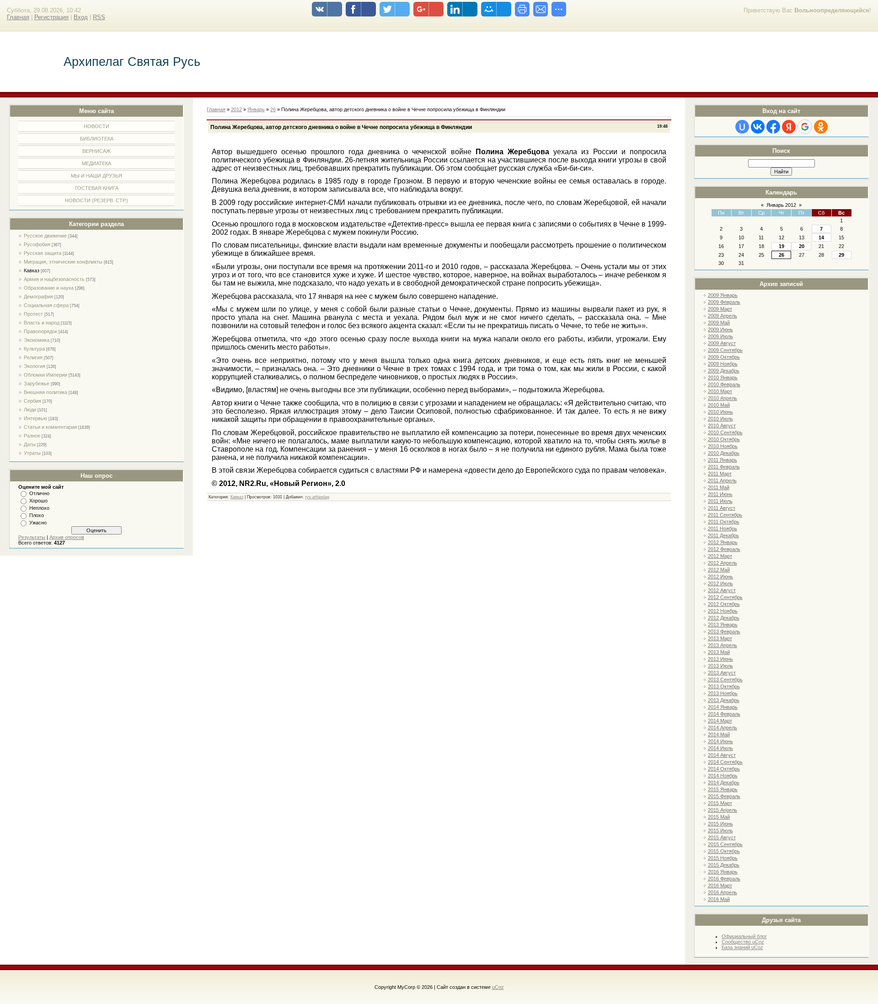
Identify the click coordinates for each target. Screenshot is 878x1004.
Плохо (36, 515)
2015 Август (722, 837)
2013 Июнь (720, 659)
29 (841, 255)
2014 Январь (723, 707)
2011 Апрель (722, 480)
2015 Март (720, 803)
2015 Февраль (724, 796)
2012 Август (722, 590)
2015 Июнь (720, 823)
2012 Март (720, 556)
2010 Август (722, 425)
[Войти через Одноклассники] (821, 127)
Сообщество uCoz (743, 942)
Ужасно (38, 522)
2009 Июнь (720, 329)
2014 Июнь (720, 741)
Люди (30, 409)
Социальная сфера (46, 305)
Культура (34, 348)
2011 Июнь (720, 494)
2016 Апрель (722, 892)
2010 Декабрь (723, 453)
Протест (33, 314)
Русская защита (42, 253)
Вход (81, 17)
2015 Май (719, 817)
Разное (32, 435)
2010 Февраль (724, 384)
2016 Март (720, 885)
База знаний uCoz (742, 947)
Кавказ (31, 270)
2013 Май (719, 652)
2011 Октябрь (723, 521)
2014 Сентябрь (725, 762)
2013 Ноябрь (723, 693)
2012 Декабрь (723, 618)
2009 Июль (720, 336)
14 (821, 237)
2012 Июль (720, 583)
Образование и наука (49, 288)
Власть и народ (41, 322)
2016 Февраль (724, 878)
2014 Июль (720, 748)
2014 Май (719, 734)
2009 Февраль (724, 302)
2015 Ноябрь (723, 858)
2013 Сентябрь (725, 679)
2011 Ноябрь (722, 528)
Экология (34, 366)
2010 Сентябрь (725, 432)
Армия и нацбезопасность (54, 279)
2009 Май (719, 322)
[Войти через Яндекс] (789, 127)
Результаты (31, 537)
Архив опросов (66, 537)
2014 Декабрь (723, 782)
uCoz (498, 987)
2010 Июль (720, 418)
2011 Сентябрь (725, 515)
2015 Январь (723, 789)
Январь (256, 109)
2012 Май (719, 569)
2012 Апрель (722, 563)
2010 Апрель (722, 398)
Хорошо (38, 500)
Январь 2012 (781, 205)
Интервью (35, 418)
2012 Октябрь (724, 604)
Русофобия (37, 244)
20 (801, 246)
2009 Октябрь (724, 357)
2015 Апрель (722, 810)
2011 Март (720, 473)
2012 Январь (723, 542)
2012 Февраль (724, 549)
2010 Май (719, 405)
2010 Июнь (720, 412)
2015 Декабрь (723, 865)
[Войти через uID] (742, 127)
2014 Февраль (724, 714)
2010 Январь (723, 377)
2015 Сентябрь (725, 844)
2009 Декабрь (723, 370)
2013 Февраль (724, 631)
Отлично (39, 493)
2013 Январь (723, 624)
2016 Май (719, 899)
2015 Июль (720, 830)
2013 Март (720, 638)
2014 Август (722, 755)
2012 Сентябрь (725, 597)
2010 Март (720, 391)
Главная (18, 17)
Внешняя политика (45, 392)
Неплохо (39, 508)
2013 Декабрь (723, 700)
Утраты (32, 453)
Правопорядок (40, 331)
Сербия (32, 401)
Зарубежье (36, 383)
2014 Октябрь (724, 769)
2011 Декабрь (723, 535)
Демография (38, 296)
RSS (99, 17)
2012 (236, 109)
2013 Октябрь (724, 686)
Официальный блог (744, 936)
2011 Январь (722, 460)
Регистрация (51, 17)
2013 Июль (720, 666)
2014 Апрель (722, 727)
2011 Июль (720, 501)
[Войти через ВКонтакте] (758, 127)
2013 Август (722, 672)
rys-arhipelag (317, 497)
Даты (30, 444)
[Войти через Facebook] (773, 127)
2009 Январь (723, 295)
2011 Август (721, 508)
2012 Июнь (720, 576)
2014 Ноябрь (723, 775)
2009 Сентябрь (725, 350)
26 (781, 255)
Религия (33, 357)
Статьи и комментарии (50, 427)
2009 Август (722, 343)
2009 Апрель (722, 315)
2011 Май (718, 487)
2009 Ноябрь (723, 364)
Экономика (36, 340)
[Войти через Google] (805, 126)
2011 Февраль (724, 467)
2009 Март (720, 309)
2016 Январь (723, 871)
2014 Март (720, 720)
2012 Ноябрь (723, 611)
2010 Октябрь (724, 439)
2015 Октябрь (724, 851)
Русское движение (45, 235)
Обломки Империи (45, 375)
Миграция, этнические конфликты (63, 261)
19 (781, 246)
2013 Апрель (722, 645)
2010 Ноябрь (723, 446)
